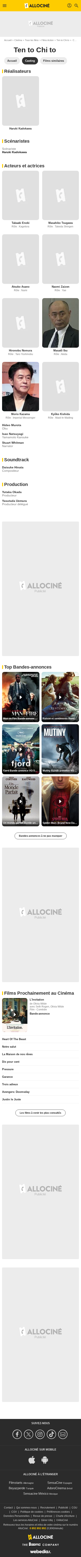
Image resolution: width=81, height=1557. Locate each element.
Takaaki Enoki (20, 222)
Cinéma (18, 40)
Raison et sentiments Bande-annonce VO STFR (61, 718)
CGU (74, 1507)
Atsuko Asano (20, 286)
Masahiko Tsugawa (60, 222)
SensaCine (54, 1482)
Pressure (8, 1069)
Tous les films (32, 40)
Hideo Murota (11, 425)
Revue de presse (42, 1516)
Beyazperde (17, 1488)
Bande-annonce (40, 1013)
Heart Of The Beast (14, 1039)
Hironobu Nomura (20, 350)
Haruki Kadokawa (20, 128)
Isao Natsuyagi (12, 434)
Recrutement (47, 1507)
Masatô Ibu (60, 350)
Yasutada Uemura (14, 500)
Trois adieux (10, 1084)
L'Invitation (37, 999)
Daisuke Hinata (12, 467)
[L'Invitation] (14, 1015)
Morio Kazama (20, 414)
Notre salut (9, 1046)
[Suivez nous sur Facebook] (17, 1434)
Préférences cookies (58, 1511)
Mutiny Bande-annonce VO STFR (61, 770)
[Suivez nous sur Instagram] (40, 1434)
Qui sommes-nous (26, 1507)
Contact (8, 1507)
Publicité (63, 1507)
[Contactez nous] (63, 1434)
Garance (7, 1076)
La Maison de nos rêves (17, 1054)
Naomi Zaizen (60, 286)
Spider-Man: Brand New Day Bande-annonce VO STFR (61, 822)
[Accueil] (37, 5)
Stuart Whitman (13, 442)
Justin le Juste (11, 1099)
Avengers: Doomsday (15, 1091)
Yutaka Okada (12, 492)
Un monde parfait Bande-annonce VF (21, 822)
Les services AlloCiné (25, 1520)
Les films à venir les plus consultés (40, 1112)
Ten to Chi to (62, 40)
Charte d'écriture (65, 1516)
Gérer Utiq (47, 1520)
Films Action (48, 40)
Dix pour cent (10, 1061)
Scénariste (9, 148)
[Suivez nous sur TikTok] (52, 1434)
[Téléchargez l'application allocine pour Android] (47, 1459)
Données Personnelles (16, 1516)
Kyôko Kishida (60, 414)
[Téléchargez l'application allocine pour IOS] (34, 1459)
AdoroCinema (56, 1488)
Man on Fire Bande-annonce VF (21, 718)
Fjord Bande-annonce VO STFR (21, 770)
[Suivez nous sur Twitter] (29, 1434)
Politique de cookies (31, 1511)
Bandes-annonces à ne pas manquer (40, 835)
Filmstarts (15, 1482)
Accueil (7, 40)
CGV (14, 1511)
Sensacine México (35, 1493)
